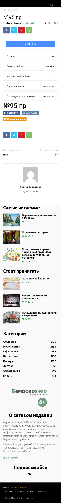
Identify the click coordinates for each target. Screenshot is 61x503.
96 (56, 154)
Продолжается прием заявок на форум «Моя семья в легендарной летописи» (36, 253)
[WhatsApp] (29, 30)
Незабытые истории (35, 232)
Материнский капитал (36, 278)
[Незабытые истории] (11, 236)
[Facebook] (6, 30)
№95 (5, 154)
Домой (6, 10)
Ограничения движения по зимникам (39, 217)
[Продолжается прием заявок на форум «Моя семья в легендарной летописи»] (11, 254)
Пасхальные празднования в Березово (39, 314)
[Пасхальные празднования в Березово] (11, 317)
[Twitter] (14, 30)
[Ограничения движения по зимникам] (11, 220)
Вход (6, 457)
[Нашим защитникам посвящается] (11, 300)
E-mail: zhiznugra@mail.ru (18, 451)
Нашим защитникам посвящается (34, 297)
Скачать (30, 43)
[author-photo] (30, 182)
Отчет (14, 457)
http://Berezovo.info (30, 191)
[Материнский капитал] (11, 283)
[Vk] (29, 474)
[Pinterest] (21, 30)
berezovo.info (20, 487)
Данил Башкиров (15, 23)
